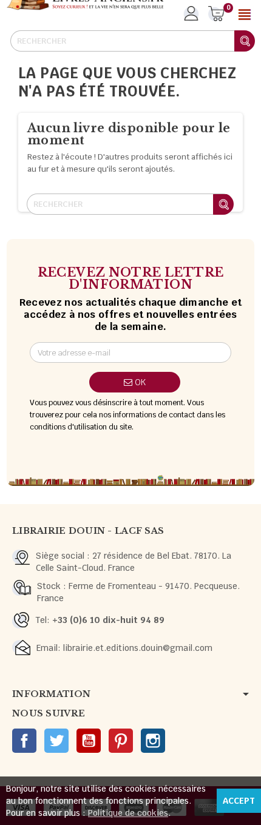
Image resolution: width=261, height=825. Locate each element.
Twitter (56, 741)
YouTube (88, 741)
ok (139, 382)
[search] (244, 41)
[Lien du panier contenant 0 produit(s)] (216, 14)
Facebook (24, 741)
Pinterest (121, 741)
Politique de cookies (128, 812)
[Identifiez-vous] (191, 17)
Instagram (153, 741)
